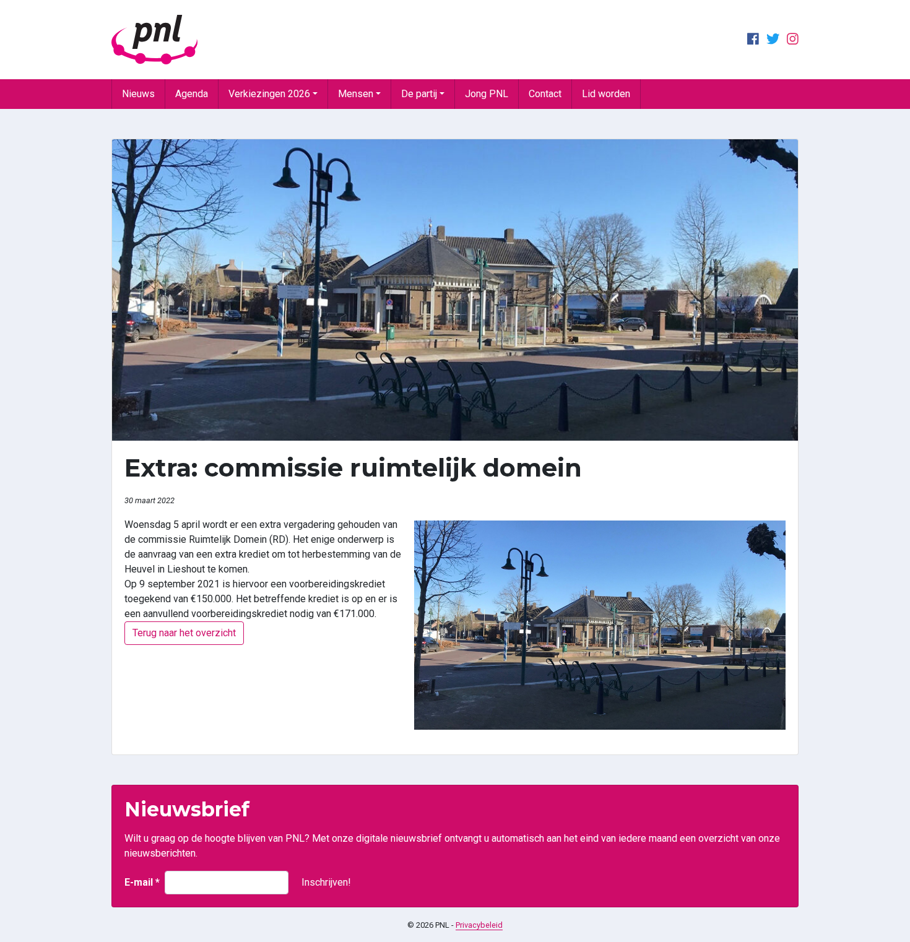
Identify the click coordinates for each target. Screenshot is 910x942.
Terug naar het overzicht (184, 633)
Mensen (355, 94)
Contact (545, 94)
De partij (419, 94)
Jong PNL (486, 94)
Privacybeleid (479, 925)
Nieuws (138, 94)
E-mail (142, 882)
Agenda (191, 94)
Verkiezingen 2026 (269, 94)
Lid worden (606, 94)
